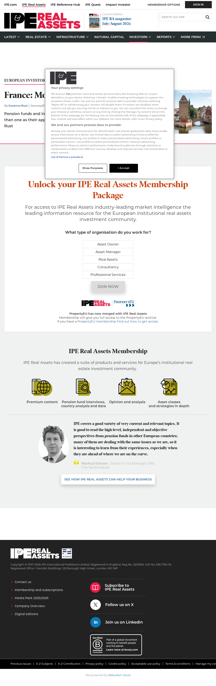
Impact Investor (118, 5)
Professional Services (108, 275)
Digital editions (26, 614)
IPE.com (10, 5)
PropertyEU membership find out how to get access (117, 321)
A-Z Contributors (69, 663)
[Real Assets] (42, 28)
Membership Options (164, 4)
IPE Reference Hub (65, 5)
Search (207, 16)
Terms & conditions (177, 663)
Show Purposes (92, 168)
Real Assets (108, 260)
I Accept (124, 168)
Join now (108, 286)
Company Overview (30, 606)
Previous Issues (21, 663)
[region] (109, 124)
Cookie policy (117, 663)
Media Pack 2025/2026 (32, 598)
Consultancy (108, 267)
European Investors (25, 80)
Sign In (198, 4)
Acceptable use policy (145, 663)
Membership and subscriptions (39, 590)
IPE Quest (93, 5)
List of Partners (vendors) (67, 157)
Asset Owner (108, 244)
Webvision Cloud (119, 675)
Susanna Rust (18, 105)
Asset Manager (108, 252)
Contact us (23, 582)
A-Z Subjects (44, 663)
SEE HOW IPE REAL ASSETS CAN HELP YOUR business (108, 479)
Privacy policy (94, 663)
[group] (191, 37)
